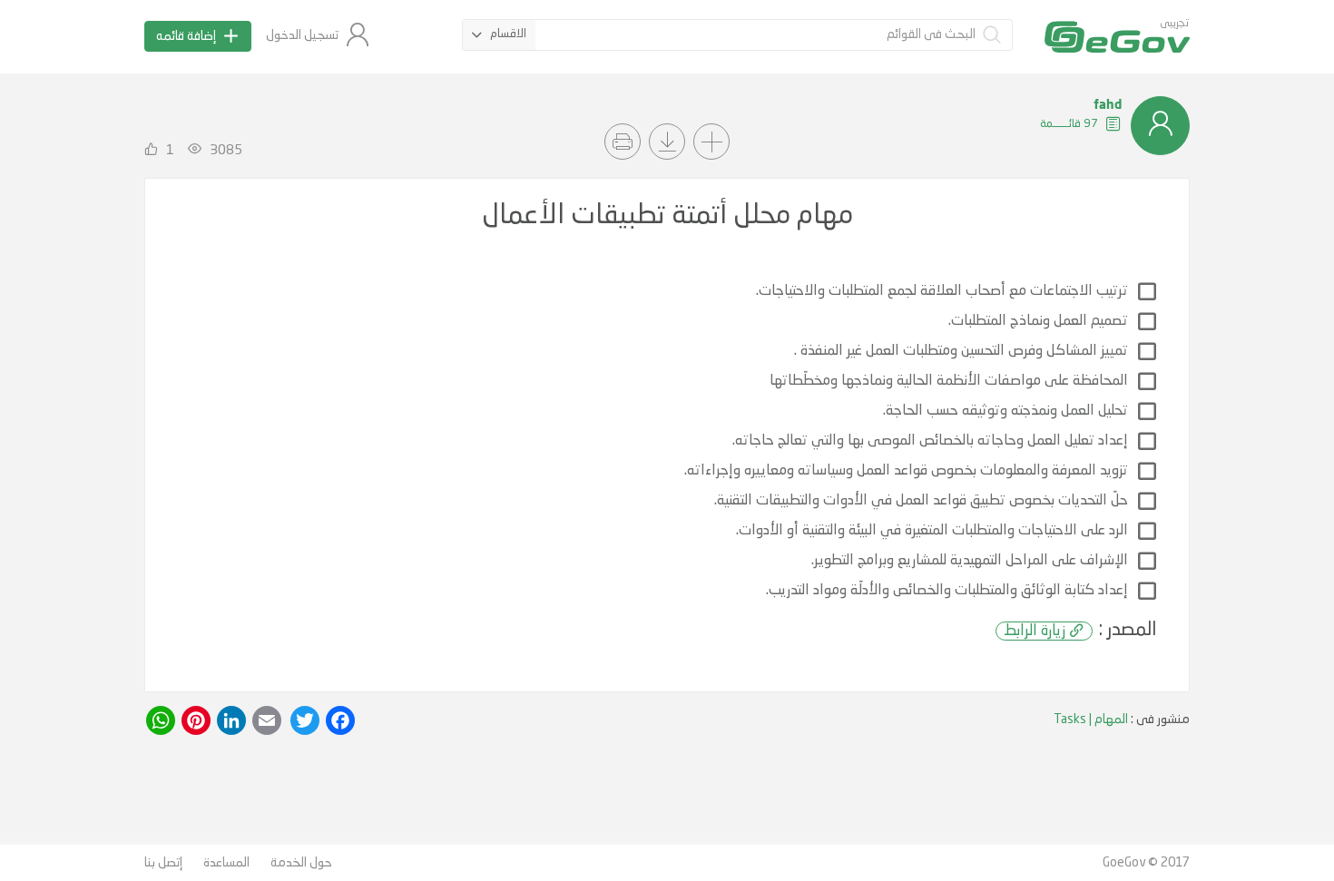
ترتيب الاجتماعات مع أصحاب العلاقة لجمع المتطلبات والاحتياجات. (942, 291)
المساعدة (226, 863)
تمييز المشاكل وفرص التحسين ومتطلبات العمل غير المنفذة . (961, 351)
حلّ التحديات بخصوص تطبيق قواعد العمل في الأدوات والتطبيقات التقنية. (921, 501)
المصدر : (1080, 630)
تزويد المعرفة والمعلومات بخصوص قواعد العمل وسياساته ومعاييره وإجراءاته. (906, 471)
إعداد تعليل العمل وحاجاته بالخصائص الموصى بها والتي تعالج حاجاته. (930, 441)
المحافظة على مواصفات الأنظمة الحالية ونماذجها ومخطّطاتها (949, 381)
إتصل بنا (163, 863)
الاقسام (508, 34)
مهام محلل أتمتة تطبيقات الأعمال (667, 216)
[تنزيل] (667, 141)
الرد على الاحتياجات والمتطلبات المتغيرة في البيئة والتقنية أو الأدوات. (932, 531)
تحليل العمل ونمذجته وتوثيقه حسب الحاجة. (1005, 411)
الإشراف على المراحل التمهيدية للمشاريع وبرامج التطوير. (969, 560)
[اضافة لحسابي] (711, 141)
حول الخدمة (301, 863)
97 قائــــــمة (1070, 124)
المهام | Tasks (1091, 719)
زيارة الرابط (1034, 631)
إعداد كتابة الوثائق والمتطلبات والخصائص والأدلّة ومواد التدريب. (947, 590)
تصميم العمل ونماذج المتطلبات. (1038, 321)
